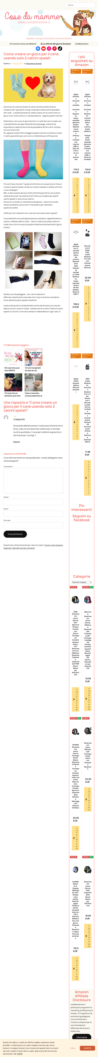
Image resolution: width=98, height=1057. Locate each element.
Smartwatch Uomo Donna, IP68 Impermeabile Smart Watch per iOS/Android (87, 894)
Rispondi (16, 442)
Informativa (81, 1037)
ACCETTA (87, 1048)
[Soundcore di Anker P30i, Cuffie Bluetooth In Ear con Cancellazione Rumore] (87, 233)
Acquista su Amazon (77, 195)
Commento (8, 466)
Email (6, 509)
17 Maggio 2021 (19, 419)
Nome (6, 497)
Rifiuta (73, 1048)
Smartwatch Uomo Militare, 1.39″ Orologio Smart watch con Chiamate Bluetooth (87, 756)
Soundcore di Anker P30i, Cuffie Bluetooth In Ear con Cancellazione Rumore (87, 257)
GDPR (19, 1054)
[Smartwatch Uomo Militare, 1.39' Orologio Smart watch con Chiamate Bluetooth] (88, 731)
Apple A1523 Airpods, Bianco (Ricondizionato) (76, 385)
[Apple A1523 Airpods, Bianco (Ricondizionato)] (75, 367)
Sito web (7, 520)
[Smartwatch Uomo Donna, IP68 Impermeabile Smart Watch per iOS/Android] (88, 869)
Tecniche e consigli (34, 63)
